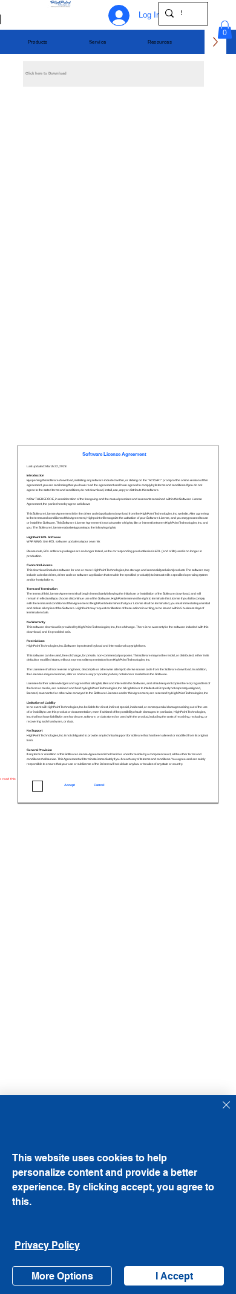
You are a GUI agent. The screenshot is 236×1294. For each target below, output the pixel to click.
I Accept (174, 1276)
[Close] (219, 1112)
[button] (38, 42)
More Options (62, 1276)
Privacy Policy (47, 1245)
